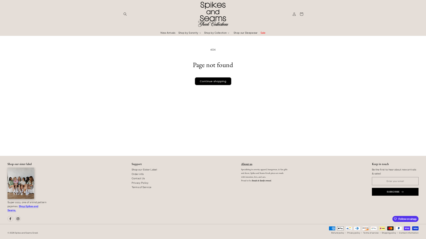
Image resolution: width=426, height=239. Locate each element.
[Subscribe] (239, 132)
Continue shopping (213, 81)
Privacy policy (353, 233)
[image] (20, 183)
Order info (138, 174)
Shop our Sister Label (144, 169)
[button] (125, 14)
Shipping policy (389, 233)
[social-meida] (10, 219)
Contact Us (138, 178)
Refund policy (337, 233)
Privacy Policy (140, 182)
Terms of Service (141, 187)
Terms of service (371, 233)
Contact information (409, 233)
